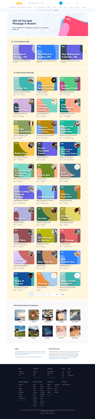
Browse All (42, 405)
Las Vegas (35, 392)
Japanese (56, 392)
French (56, 386)
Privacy (69, 373)
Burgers (56, 390)
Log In (34, 375)
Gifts (38, 10)
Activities (20, 338)
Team (63, 371)
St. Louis (41, 400)
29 (57, 294)
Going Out (47, 338)
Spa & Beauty (75, 338)
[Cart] (72, 3)
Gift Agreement (70, 375)
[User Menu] (76, 3)
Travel (19, 321)
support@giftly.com (38, 356)
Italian (49, 386)
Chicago (41, 386)
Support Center (27, 353)
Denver (41, 388)
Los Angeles (42, 392)
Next (62, 294)
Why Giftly (35, 371)
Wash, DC (35, 405)
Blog (63, 377)
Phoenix (41, 398)
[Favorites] (68, 3)
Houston (41, 390)
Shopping (61, 321)
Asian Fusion (50, 388)
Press (63, 373)
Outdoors (33, 338)
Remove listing (50, 373)
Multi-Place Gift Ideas (66, 384)
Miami (34, 394)
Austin (41, 384)
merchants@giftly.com (52, 377)
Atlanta (34, 384)
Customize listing (51, 371)
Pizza (56, 388)
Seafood (34, 321)
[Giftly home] (19, 3)
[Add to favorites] (35, 45)
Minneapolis (42, 394)
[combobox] (44, 3)
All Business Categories (23, 400)
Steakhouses (57, 384)
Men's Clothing (75, 321)
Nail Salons (61, 338)
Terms (69, 371)
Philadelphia (35, 398)
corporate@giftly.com (37, 377)
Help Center (21, 371)
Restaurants (47, 321)
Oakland (41, 396)
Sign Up (34, 373)
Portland (34, 400)
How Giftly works (21, 373)
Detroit (34, 390)
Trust (63, 375)
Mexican (49, 392)
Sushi (48, 390)
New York (34, 396)
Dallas (34, 388)
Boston (34, 386)
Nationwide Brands (22, 398)
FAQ (19, 375)
